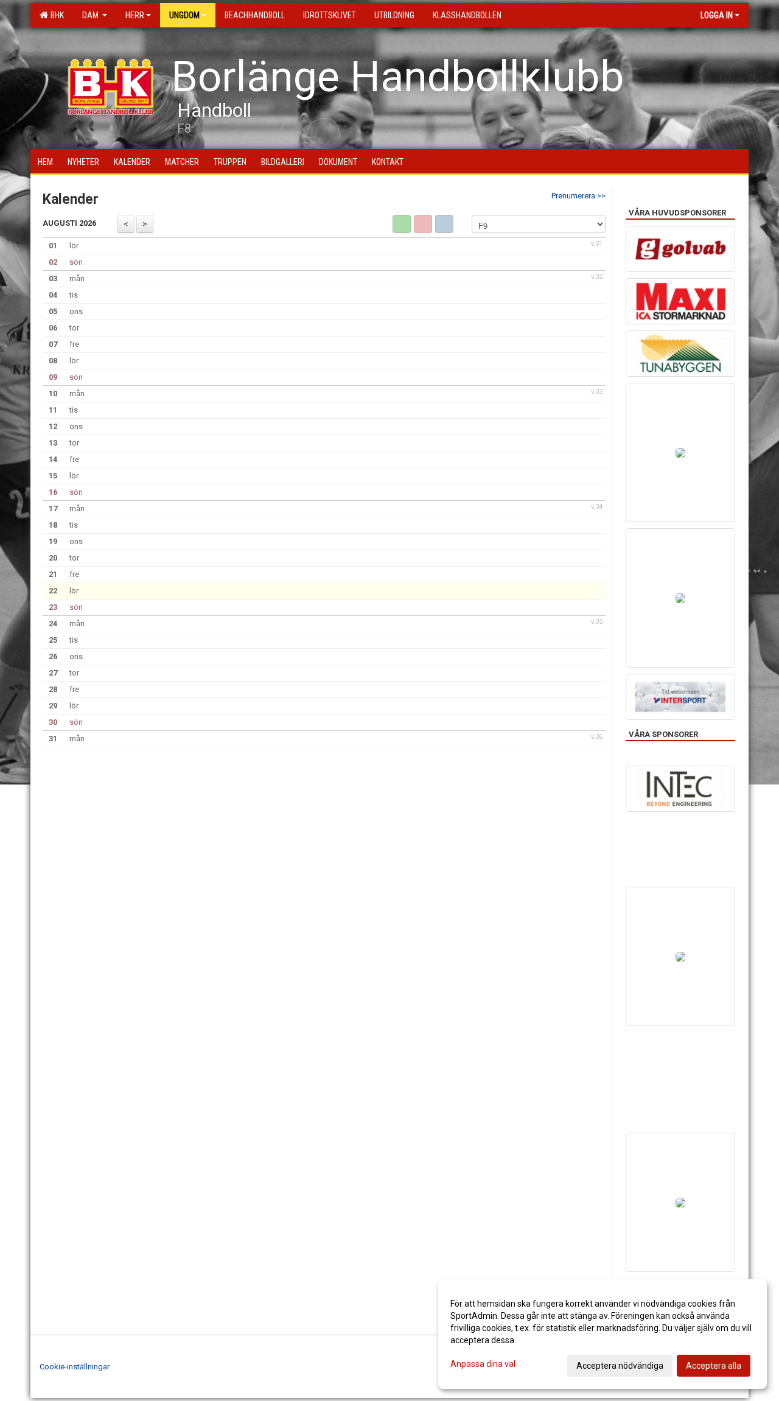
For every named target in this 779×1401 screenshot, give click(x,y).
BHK (55, 15)
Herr (134, 15)
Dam (91, 15)
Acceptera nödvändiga (619, 1366)
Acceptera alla (713, 1366)
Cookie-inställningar (75, 1366)
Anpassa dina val (482, 1364)
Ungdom (184, 15)
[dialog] (602, 1334)
